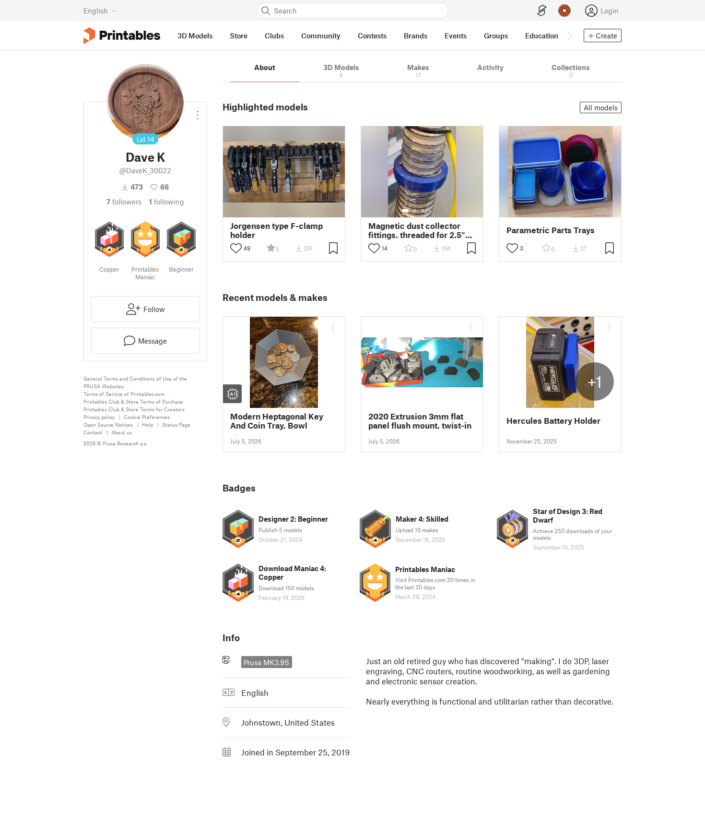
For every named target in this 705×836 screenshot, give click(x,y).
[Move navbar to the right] (569, 35)
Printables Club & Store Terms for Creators (134, 409)
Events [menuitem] (456, 35)
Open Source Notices (108, 424)
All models (601, 107)
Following (166, 201)
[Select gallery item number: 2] (415, 211)
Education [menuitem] (541, 35)
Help (147, 424)
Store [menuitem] (238, 35)
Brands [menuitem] (415, 35)
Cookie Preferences (147, 417)
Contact (92, 432)
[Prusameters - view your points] (564, 10)
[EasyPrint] (542, 10)
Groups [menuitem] (496, 35)
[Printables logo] (121, 35)
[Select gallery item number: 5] (437, 211)
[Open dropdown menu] (197, 111)
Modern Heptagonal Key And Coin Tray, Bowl (276, 421)
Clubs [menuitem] (274, 35)
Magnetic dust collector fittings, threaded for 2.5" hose (416, 230)
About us (121, 432)
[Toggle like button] (236, 248)
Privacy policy (99, 417)
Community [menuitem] (321, 35)
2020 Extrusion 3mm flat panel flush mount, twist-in (419, 421)
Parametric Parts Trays (550, 230)
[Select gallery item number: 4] (430, 211)
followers (123, 201)
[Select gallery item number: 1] (405, 211)
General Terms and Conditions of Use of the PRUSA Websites (135, 382)
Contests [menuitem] (372, 35)
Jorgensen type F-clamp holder (276, 230)
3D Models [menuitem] (194, 35)
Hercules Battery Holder (553, 420)
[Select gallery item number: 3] (422, 211)
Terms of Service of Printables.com (123, 394)
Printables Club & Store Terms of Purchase (133, 401)
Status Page (176, 424)
